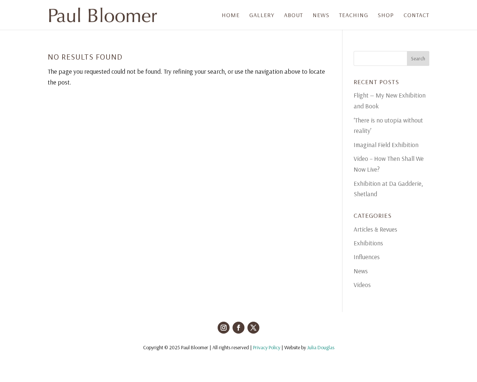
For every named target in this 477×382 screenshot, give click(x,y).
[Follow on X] (253, 328)
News (361, 271)
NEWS (321, 15)
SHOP (386, 15)
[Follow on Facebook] (238, 328)
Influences (367, 257)
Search (418, 58)
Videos (362, 285)
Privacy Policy (266, 347)
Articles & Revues (375, 229)
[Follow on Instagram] (224, 328)
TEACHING (353, 15)
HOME (231, 15)
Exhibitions (368, 243)
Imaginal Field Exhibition (386, 145)
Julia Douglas (320, 347)
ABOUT (293, 15)
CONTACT (416, 15)
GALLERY (261, 15)
